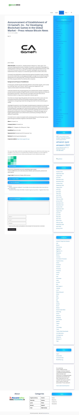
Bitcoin (61, 12)
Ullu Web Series (60, 115)
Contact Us (54, 401)
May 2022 (58, 193)
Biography (58, 35)
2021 (57, 136)
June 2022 (58, 191)
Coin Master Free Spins (61, 41)
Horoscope (58, 61)
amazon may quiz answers (63, 138)
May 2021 (58, 216)
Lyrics (57, 72)
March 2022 (59, 197)
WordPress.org (59, 359)
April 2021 (58, 218)
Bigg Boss (58, 31)
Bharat (57, 27)
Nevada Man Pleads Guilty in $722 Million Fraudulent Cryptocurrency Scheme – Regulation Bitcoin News (29, 189)
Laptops (58, 70)
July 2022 (58, 189)
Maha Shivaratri (60, 74)
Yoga (57, 123)
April (68, 147)
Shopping (58, 100)
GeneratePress (46, 413)
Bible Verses (59, 29)
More (66, 12)
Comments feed (59, 357)
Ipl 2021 (58, 64)
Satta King (58, 94)
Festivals (58, 49)
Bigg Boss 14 (59, 33)
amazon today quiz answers (61, 147)
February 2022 (59, 199)
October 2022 (59, 183)
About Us (54, 399)
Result (57, 88)
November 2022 (60, 181)
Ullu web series (59, 150)
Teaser (57, 106)
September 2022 (60, 185)
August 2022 (59, 187)
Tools (57, 111)
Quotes (58, 86)
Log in (57, 353)
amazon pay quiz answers (61, 139)
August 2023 (59, 175)
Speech (58, 104)
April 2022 (58, 195)
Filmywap (58, 51)
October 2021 (59, 207)
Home (51, 12)
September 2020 (60, 224)
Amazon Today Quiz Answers (63, 23)
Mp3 (57, 78)
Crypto (56, 12)
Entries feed (59, 355)
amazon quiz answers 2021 (63, 143)
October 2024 (59, 171)
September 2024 (60, 173)
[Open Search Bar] (71, 13)
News (57, 80)
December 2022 (60, 179)
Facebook (58, 47)
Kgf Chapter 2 (59, 68)
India (57, 62)
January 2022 (59, 201)
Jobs (57, 66)
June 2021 (58, 214)
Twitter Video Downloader (62, 113)
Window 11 (58, 121)
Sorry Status (59, 102)
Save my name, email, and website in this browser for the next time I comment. (27, 226)
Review (57, 90)
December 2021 (60, 203)
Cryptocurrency (59, 43)
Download (58, 149)
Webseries (58, 119)
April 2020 (58, 226)
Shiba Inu (58, 98)
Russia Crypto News (60, 92)
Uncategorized (59, 117)
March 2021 (59, 220)
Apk (57, 25)
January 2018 (59, 228)
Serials (57, 96)
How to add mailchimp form (62, 385)
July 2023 (58, 177)
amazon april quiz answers (64, 136)
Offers (57, 84)
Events (57, 45)
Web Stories (44, 407)
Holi (57, 59)
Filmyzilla (58, 53)
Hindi (57, 57)
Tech (57, 107)
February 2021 (59, 222)
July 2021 (58, 212)
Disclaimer (54, 403)
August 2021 (59, 210)
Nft (57, 82)
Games (57, 55)
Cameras (58, 39)
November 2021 (60, 205)
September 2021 (60, 208)
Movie (57, 76)
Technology (59, 109)
